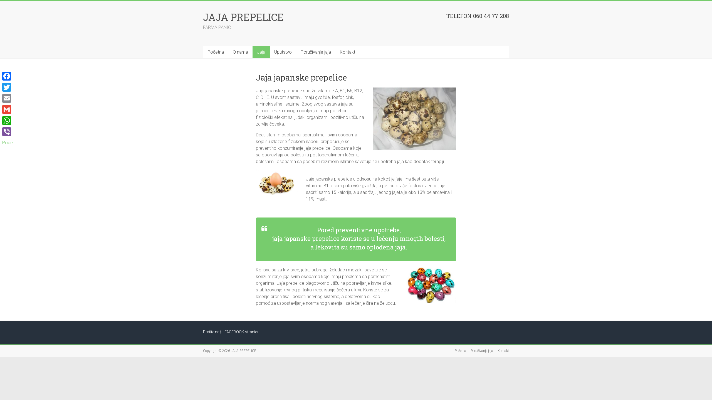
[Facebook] (8, 76)
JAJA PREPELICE (243, 17)
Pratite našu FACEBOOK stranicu (231, 332)
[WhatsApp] (8, 120)
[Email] (8, 98)
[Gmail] (8, 109)
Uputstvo (283, 52)
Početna (215, 52)
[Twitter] (8, 87)
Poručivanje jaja (316, 52)
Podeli (8, 142)
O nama (240, 52)
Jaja (261, 52)
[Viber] (8, 131)
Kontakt (347, 52)
